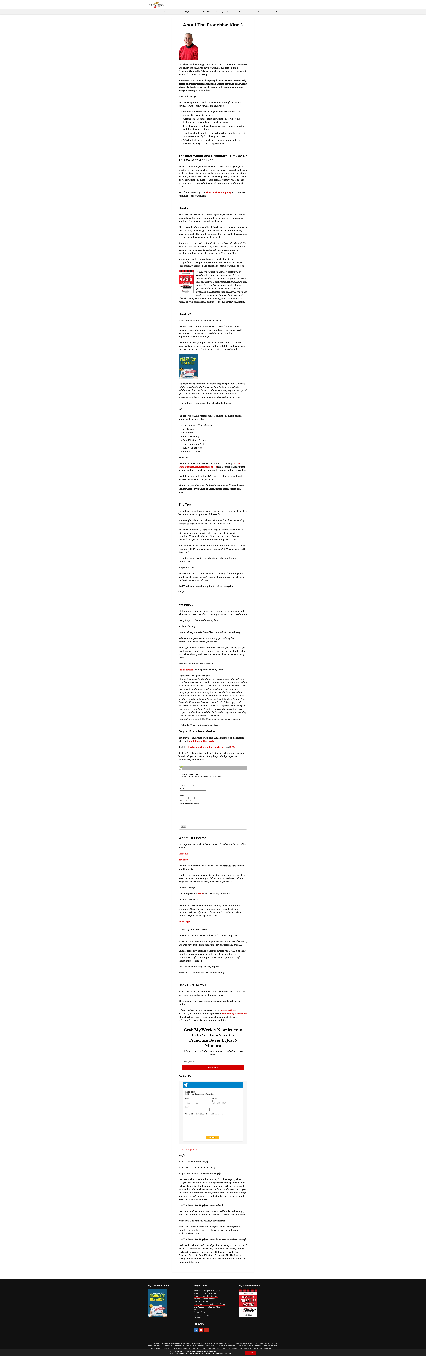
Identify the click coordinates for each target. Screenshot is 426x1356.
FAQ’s (196, 1309)
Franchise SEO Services (204, 1299)
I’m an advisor (186, 669)
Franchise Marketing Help (205, 1293)
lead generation (196, 747)
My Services (190, 12)
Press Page (184, 921)
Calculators (231, 12)
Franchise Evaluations (173, 12)
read (200, 893)
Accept (250, 1352)
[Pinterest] (206, 1330)
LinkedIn (183, 853)
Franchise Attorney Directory (211, 12)
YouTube (183, 859)
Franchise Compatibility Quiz (207, 1291)
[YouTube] (201, 1330)
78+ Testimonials (201, 1301)
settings (228, 1354)
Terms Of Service (201, 1315)
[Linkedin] (196, 1330)
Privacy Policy (200, 1312)
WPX (217, 1307)
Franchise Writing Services (206, 1296)
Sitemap (197, 1318)
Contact (258, 12)
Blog (241, 12)
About (249, 12)
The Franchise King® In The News (209, 1304)
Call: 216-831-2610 (188, 1149)
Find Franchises (154, 12)
